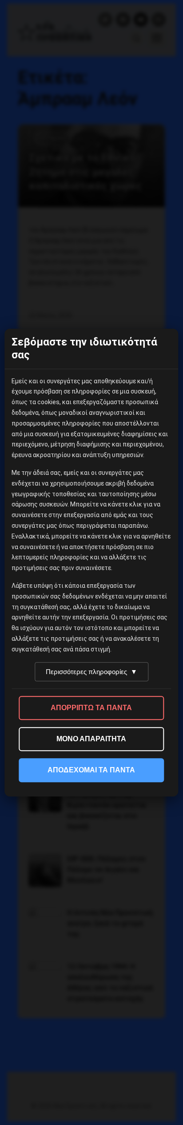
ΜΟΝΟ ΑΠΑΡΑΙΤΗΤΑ (91, 739)
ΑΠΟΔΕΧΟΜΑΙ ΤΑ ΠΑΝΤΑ (91, 770)
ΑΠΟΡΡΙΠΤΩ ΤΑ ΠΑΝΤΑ (91, 707)
